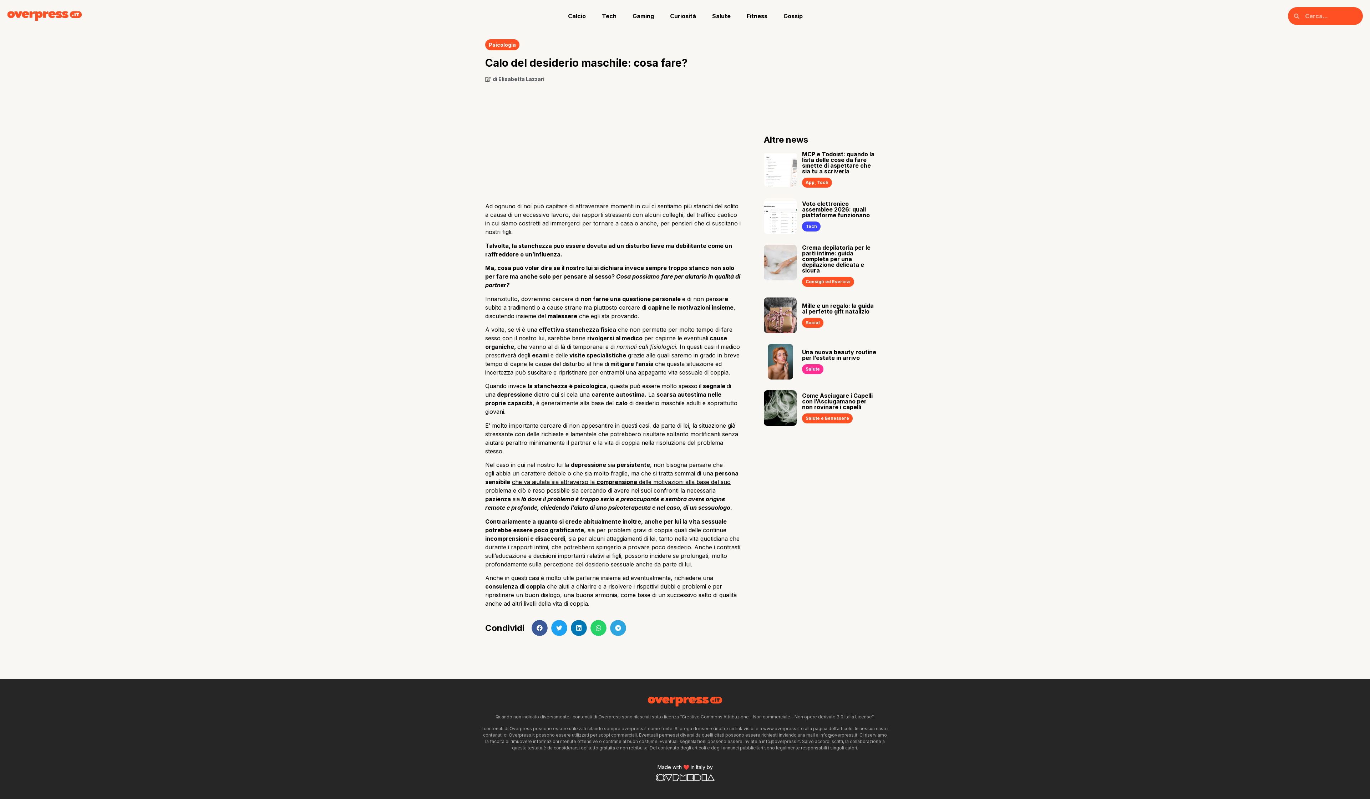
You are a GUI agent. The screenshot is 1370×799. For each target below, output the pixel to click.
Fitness (757, 16)
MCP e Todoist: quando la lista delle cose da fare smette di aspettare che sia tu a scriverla (838, 163)
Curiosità (683, 16)
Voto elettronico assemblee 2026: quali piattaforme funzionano (836, 209)
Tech (609, 16)
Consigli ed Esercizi (828, 281)
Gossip (793, 16)
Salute (721, 16)
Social (813, 322)
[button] (540, 628)
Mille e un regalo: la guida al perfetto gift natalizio (838, 308)
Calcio (577, 16)
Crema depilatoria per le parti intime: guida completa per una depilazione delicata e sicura (836, 259)
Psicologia (502, 45)
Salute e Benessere (827, 418)
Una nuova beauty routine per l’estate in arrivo (839, 354)
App (810, 182)
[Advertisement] (613, 140)
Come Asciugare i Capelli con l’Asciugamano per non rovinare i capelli (837, 401)
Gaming (643, 16)
